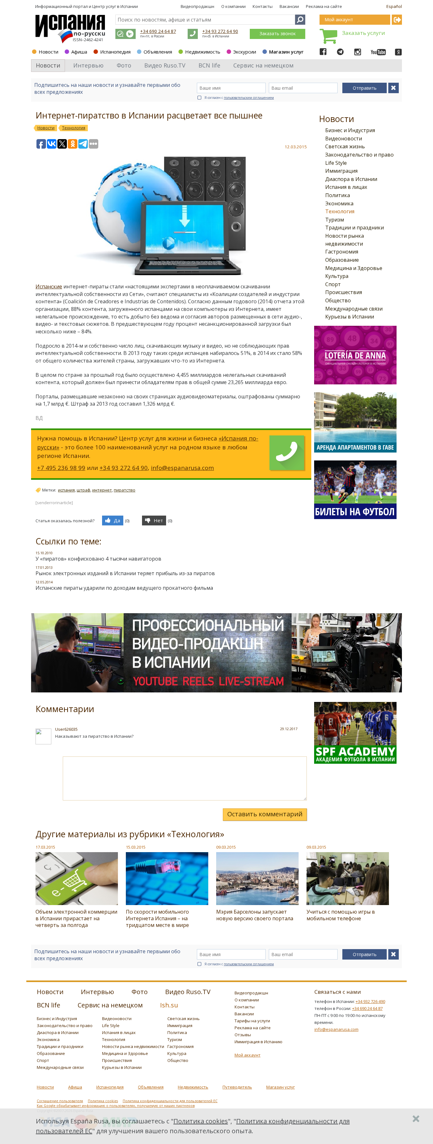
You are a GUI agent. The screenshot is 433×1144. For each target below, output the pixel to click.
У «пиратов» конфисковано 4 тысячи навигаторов (98, 558)
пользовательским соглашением (249, 97)
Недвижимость (202, 51)
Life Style (336, 162)
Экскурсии (244, 51)
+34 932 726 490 (370, 1001)
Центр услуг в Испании (115, 6)
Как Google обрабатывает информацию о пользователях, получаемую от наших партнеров (116, 1105)
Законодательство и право (359, 154)
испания (66, 490)
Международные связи (354, 308)
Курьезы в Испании (349, 316)
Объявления (158, 51)
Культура (336, 276)
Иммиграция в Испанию (258, 1041)
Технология (339, 211)
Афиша (79, 51)
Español (394, 6)
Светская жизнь (345, 146)
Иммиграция (341, 170)
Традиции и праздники (354, 227)
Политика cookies (103, 1101)
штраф (83, 490)
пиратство (124, 490)
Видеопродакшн (197, 6)
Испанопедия (115, 51)
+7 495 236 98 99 (61, 468)
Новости (48, 51)
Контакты (263, 6)
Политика (337, 195)
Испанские (49, 286)
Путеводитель (237, 1087)
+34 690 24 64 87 (158, 31)
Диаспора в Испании (351, 179)
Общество (338, 300)
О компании (233, 6)
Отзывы (243, 1035)
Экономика (339, 203)
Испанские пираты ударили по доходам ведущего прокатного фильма (124, 587)
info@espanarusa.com (182, 468)
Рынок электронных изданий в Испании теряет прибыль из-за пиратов (125, 573)
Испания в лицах (346, 186)
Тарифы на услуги (252, 1021)
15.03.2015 (135, 847)
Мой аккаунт (248, 1055)
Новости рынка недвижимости (133, 1046)
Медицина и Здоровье (353, 268)
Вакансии (289, 6)
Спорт (333, 284)
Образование (342, 259)
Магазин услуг (286, 51)
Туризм (334, 219)
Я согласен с (239, 97)
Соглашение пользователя (60, 1101)
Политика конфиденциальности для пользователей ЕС (170, 1101)
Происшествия (343, 292)
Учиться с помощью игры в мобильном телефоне (341, 915)
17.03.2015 (45, 847)
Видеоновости (343, 138)
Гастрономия (341, 251)
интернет (102, 490)
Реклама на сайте (324, 6)
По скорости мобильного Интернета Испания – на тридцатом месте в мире (157, 918)
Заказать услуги (363, 32)
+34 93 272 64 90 (220, 31)
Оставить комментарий (264, 814)
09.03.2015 (226, 847)
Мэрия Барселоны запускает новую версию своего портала (254, 915)
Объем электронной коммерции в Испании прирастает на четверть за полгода (76, 918)
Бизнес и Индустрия (350, 130)
